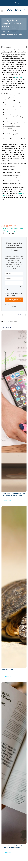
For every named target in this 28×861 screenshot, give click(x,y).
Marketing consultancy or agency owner (14, 294)
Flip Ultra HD (18, 77)
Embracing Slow (14, 593)
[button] (14, 291)
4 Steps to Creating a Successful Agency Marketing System (14, 769)
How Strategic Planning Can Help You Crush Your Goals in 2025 (14, 417)
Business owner (11, 290)
